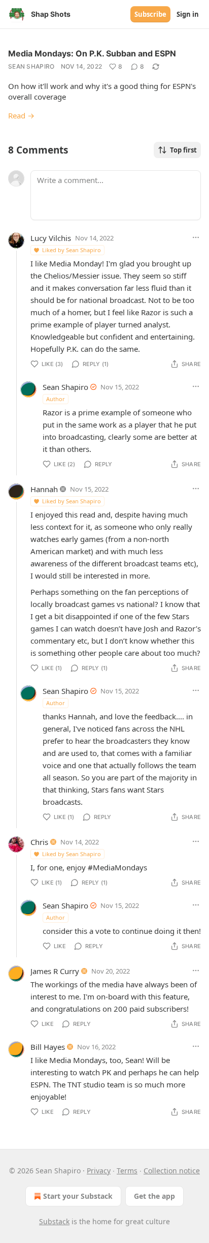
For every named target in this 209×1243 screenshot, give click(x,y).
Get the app (154, 1196)
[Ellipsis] (196, 237)
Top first (183, 150)
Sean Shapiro (31, 66)
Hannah (44, 489)
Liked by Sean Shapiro (71, 250)
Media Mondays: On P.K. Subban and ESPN (92, 53)
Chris (39, 842)
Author (55, 399)
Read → (21, 115)
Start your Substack (78, 1196)
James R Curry (54, 971)
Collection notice (172, 1170)
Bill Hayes (47, 1047)
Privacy (99, 1170)
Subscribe (150, 14)
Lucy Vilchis (50, 238)
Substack (54, 1221)
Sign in (188, 14)
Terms (127, 1170)
